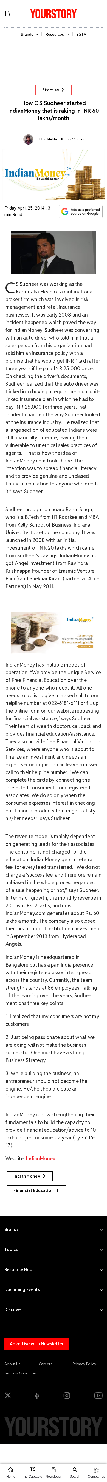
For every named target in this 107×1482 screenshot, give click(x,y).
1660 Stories (75, 139)
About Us (12, 1363)
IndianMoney (40, 1158)
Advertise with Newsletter (37, 1344)
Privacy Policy (84, 1363)
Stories (51, 89)
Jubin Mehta (47, 139)
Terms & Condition (20, 1373)
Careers (45, 1363)
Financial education (33, 1190)
